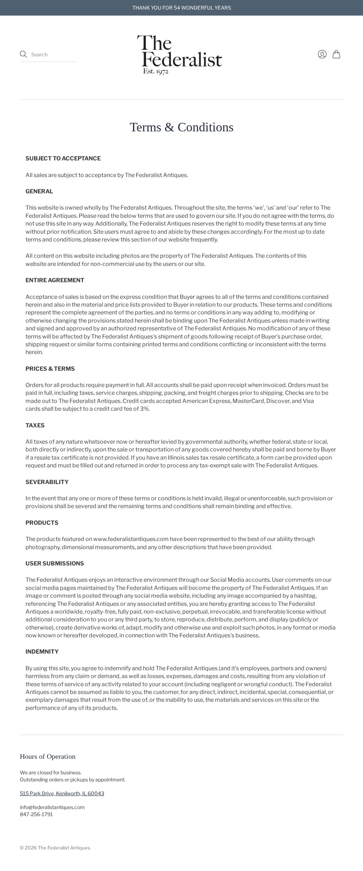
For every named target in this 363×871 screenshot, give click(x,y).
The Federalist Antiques (64, 847)
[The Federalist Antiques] (181, 54)
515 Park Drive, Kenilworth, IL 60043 (62, 793)
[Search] (23, 54)
